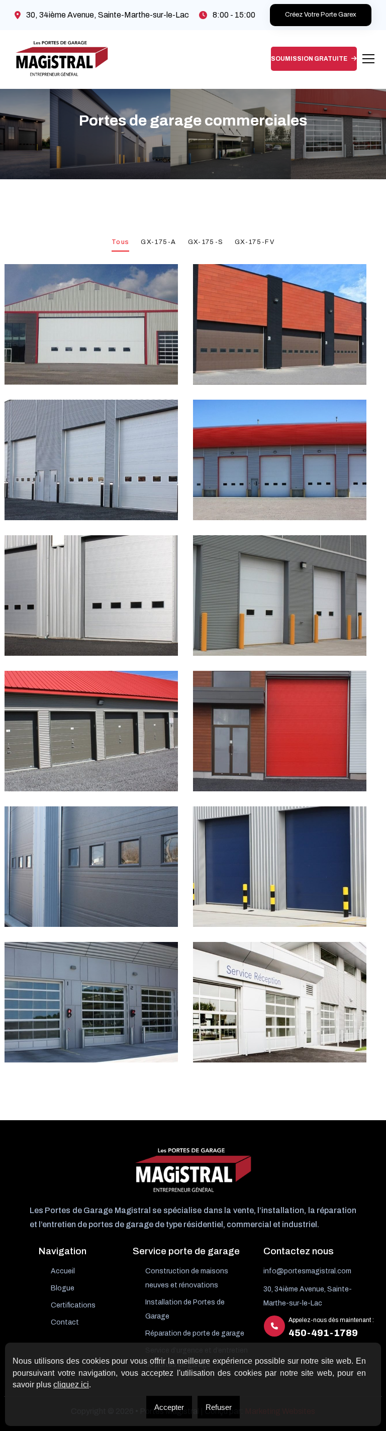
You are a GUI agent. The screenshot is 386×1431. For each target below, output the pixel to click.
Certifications (73, 1305)
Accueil (63, 1271)
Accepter (169, 1407)
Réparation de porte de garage (194, 1333)
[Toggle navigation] (368, 59)
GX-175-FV (254, 242)
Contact (65, 1322)
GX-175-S (205, 242)
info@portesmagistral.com (307, 1271)
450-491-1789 (323, 1333)
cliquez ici (71, 1384)
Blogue (62, 1288)
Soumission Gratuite (309, 58)
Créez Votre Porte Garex (320, 14)
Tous (120, 242)
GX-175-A (158, 242)
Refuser (219, 1407)
